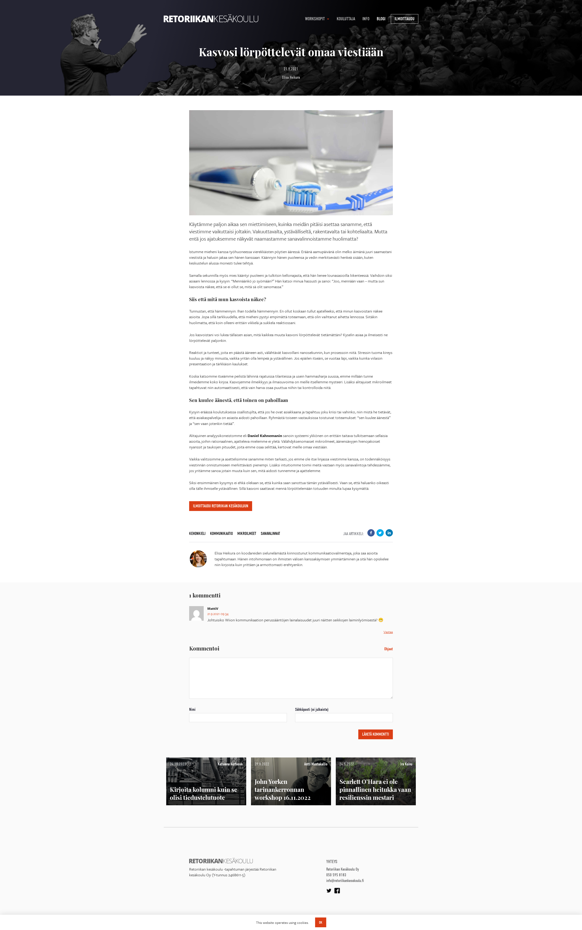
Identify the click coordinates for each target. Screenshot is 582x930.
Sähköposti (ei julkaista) (312, 709)
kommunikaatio (221, 533)
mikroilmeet (246, 533)
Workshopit (315, 18)
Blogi (381, 18)
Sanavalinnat (270, 533)
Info (365, 18)
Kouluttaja (346, 18)
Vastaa (388, 631)
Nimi (192, 709)
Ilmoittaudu (404, 18)
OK (320, 922)
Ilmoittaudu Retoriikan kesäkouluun (220, 506)
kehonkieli (197, 533)
